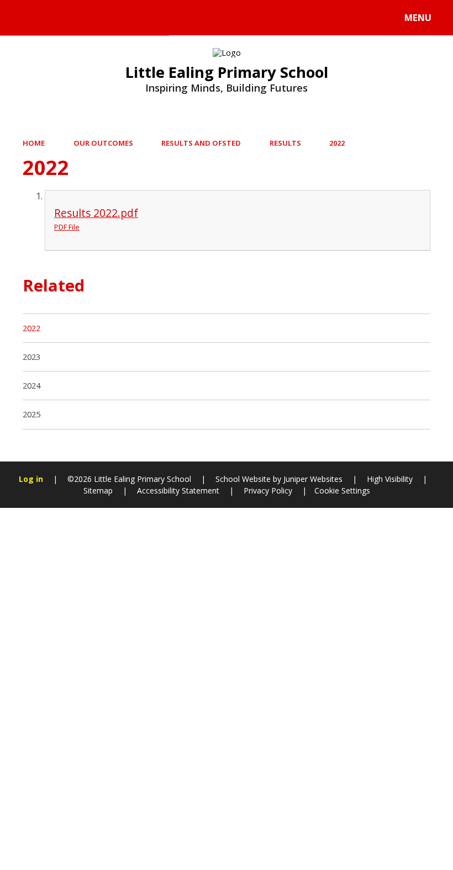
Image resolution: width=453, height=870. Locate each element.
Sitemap (98, 490)
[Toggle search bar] (23, 17)
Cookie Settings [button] (342, 490)
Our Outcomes (103, 143)
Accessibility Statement (178, 490)
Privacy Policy (268, 490)
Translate (100, 19)
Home (34, 143)
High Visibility (390, 479)
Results (285, 143)
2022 (337, 143)
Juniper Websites (312, 479)
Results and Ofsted (201, 143)
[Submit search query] (150, 16)
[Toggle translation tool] (54, 17)
